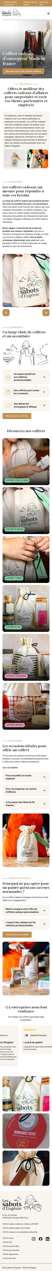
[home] (11, 14)
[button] (48, 13)
